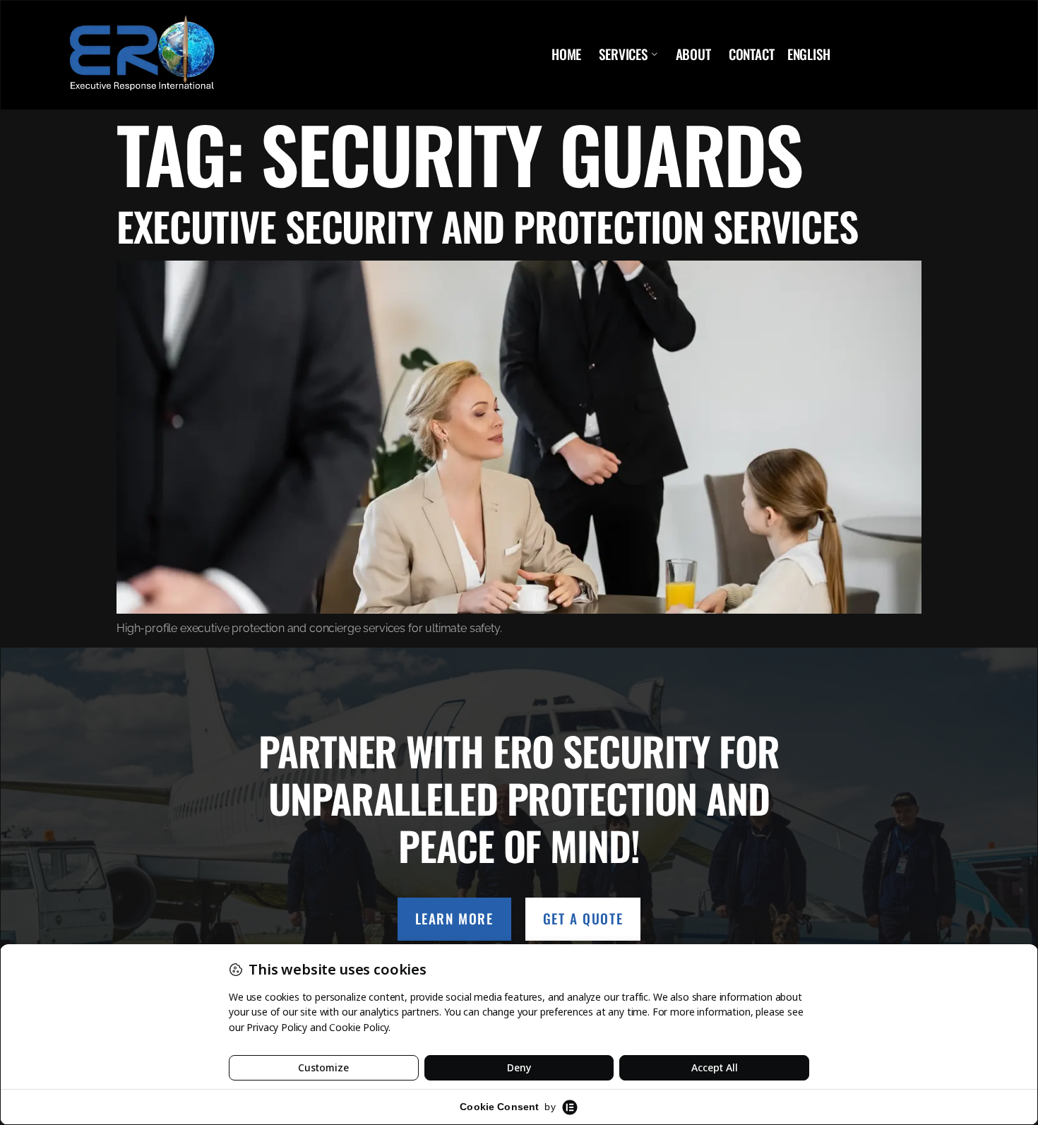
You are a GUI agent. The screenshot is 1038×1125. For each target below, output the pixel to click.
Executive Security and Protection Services (487, 225)
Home (566, 55)
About (693, 55)
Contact (752, 55)
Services (623, 55)
